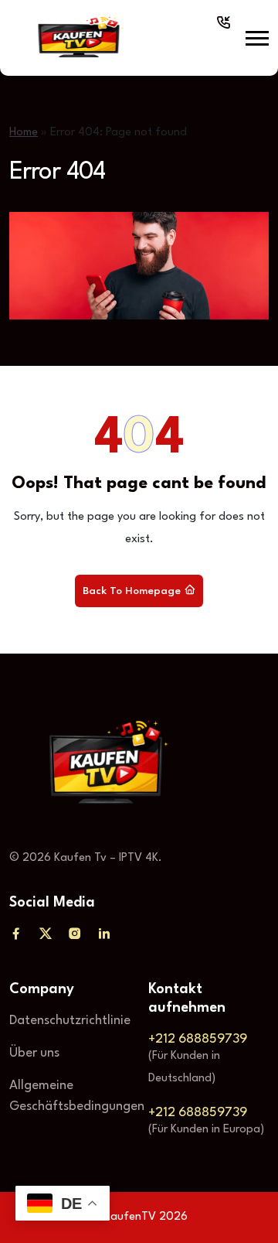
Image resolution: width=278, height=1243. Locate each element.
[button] (257, 38)
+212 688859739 (197, 1039)
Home (23, 132)
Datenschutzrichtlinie (70, 1020)
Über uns (34, 1053)
